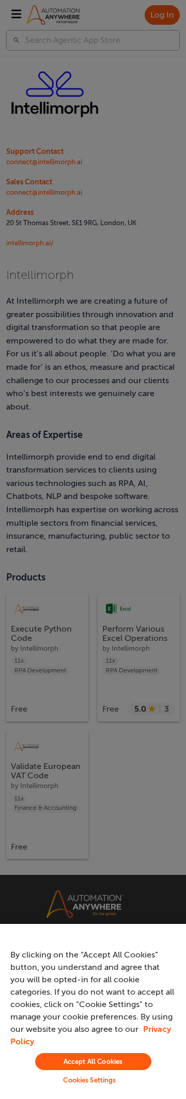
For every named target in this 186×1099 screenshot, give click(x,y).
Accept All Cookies (93, 1061)
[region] (93, 1011)
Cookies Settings (89, 1080)
